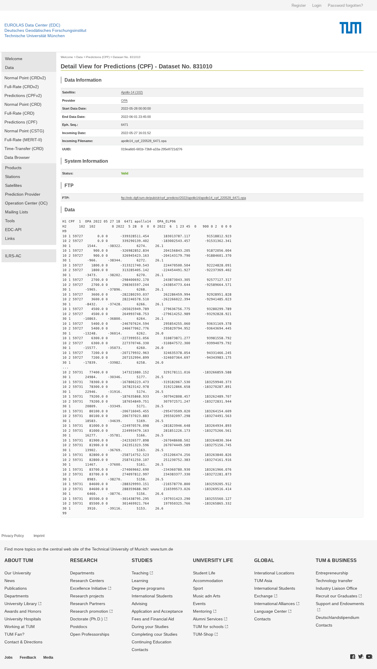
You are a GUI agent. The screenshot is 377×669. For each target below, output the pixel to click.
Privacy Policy (12, 536)
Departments (16, 596)
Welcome (13, 58)
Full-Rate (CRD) (19, 113)
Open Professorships (89, 634)
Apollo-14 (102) (132, 92)
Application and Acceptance (157, 611)
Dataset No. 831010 (126, 57)
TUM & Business (336, 560)
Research (83, 560)
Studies (142, 560)
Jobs (8, 657)
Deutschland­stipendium (337, 617)
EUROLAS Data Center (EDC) (32, 25)
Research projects (87, 596)
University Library (20, 603)
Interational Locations (274, 573)
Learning (140, 580)
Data (9, 67)
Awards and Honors (22, 611)
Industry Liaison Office (336, 588)
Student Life (204, 573)
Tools (10, 220)
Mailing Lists (16, 212)
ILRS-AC (13, 255)
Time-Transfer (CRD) (24, 148)
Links (10, 238)
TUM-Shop (203, 634)
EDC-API (13, 229)
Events (199, 603)
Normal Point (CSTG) (24, 130)
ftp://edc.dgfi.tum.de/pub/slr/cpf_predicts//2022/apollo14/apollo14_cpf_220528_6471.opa (183, 198)
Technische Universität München (34, 35)
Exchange (263, 596)
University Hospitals (22, 619)
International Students (152, 596)
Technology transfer (334, 580)
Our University (17, 573)
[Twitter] (360, 657)
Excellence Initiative (88, 588)
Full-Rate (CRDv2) (21, 86)
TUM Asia (263, 580)
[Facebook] (352, 657)
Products (13, 167)
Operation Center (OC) (26, 203)
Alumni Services (208, 619)
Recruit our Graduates (336, 596)
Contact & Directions (23, 642)
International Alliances (274, 603)
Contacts (140, 649)
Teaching (140, 573)
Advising (139, 603)
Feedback (28, 657)
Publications (15, 588)
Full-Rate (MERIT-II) (23, 139)
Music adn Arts (206, 596)
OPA (124, 100)
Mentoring (202, 611)
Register (299, 5)
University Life (213, 560)
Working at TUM (19, 626)
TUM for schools (208, 626)
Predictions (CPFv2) (23, 95)
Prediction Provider (22, 194)
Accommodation (208, 580)
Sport (198, 588)
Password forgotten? (345, 5)
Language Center (270, 611)
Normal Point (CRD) (23, 104)
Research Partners (87, 603)
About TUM (18, 560)
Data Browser (17, 157)
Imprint (39, 536)
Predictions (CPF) (20, 122)
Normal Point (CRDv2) (25, 77)
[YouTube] (369, 657)
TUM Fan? (14, 634)
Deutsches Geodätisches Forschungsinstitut (45, 30)
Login (316, 5)
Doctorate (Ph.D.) (86, 619)
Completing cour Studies (154, 634)
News (9, 580)
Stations (12, 176)
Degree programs (148, 588)
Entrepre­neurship (332, 573)
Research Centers (87, 580)
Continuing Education (151, 642)
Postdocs (78, 626)
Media (48, 657)
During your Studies (150, 626)
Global (264, 560)
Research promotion (89, 611)
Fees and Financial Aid (153, 619)
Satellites (13, 185)
